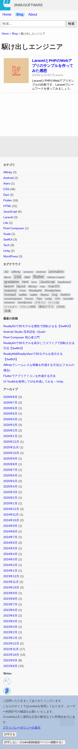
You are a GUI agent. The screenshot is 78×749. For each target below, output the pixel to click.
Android (8, 177)
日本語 (61, 306)
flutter (38, 276)
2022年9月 (10, 660)
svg (54, 294)
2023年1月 (10, 637)
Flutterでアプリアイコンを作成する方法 (29, 376)
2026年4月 (10, 419)
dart (27, 277)
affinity (16, 271)
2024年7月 (10, 537)
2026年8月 (10, 397)
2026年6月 (10, 408)
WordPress (10, 256)
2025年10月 (11, 453)
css (17, 276)
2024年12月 (11, 509)
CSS (6, 189)
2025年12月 (11, 441)
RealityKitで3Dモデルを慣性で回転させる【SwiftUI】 (37, 326)
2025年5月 (10, 481)
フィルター (11, 306)
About (32, 14)
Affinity (7, 172)
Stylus (45, 294)
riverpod (10, 294)
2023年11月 (11, 581)
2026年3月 (10, 424)
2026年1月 (10, 436)
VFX (57, 298)
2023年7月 (10, 604)
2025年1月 (10, 503)
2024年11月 (11, 514)
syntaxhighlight (13, 298)
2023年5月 (10, 615)
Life (5, 222)
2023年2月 (10, 632)
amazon (28, 271)
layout (21, 286)
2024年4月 (10, 554)
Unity (6, 250)
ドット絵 (54, 302)
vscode (68, 298)
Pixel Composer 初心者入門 (21, 337)
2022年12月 (11, 643)
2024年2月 (10, 565)
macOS (54, 286)
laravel (9, 286)
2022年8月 (10, 666)
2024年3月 (10, 559)
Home (6, 14)
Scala (7, 234)
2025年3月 (10, 492)
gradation (12, 282)
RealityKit (35, 290)
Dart (6, 194)
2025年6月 (10, 475)
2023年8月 (10, 598)
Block (8, 277)
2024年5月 (10, 548)
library (33, 286)
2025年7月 (10, 469)
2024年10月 (11, 520)
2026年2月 (10, 430)
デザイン (40, 302)
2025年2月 (10, 497)
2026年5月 (10, 413)
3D (6, 271)
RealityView (52, 290)
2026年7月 (10, 402)
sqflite (23, 294)
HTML (7, 206)
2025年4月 (10, 486)
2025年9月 (10, 458)
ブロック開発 (28, 306)
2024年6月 (10, 542)
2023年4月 (10, 621)
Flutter (7, 200)
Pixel (23, 290)
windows (10, 302)
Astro (6, 183)
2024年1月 (10, 570)
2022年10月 (11, 654)
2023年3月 (10, 626)
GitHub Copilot (56, 277)
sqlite (33, 294)
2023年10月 (11, 587)
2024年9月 (10, 525)
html (25, 282)
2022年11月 (11, 649)
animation (56, 271)
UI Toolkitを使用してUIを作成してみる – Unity (33, 381)
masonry (11, 290)
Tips (39, 298)
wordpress (25, 302)
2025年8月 (10, 464)
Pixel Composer (13, 228)
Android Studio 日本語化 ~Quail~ (24, 331)
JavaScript (10, 211)
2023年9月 (10, 593)
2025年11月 (11, 447)
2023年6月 (10, 610)
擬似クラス (46, 306)
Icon (34, 282)
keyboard (64, 282)
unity (49, 298)
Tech (6, 245)
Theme (29, 298)
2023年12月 (11, 576)
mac (42, 286)
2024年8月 (10, 531)
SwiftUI (7, 239)
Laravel (8, 217)
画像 (8, 311)
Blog (19, 14)
